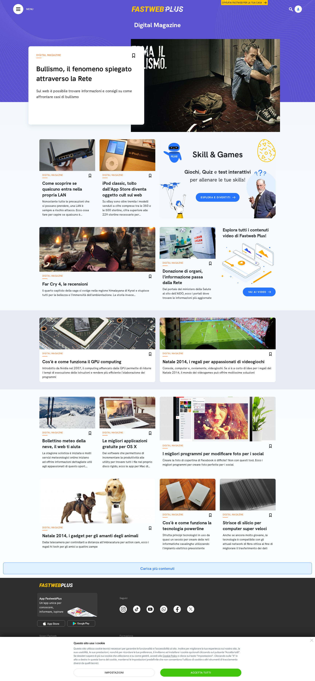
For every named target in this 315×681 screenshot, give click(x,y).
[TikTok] (136, 608)
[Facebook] (177, 608)
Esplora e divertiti (216, 197)
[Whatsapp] (163, 608)
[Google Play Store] (81, 623)
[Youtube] (150, 608)
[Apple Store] (51, 623)
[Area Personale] (298, 9)
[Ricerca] (291, 9)
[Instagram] (123, 608)
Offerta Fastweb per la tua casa (242, 2)
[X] (190, 608)
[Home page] (157, 9)
